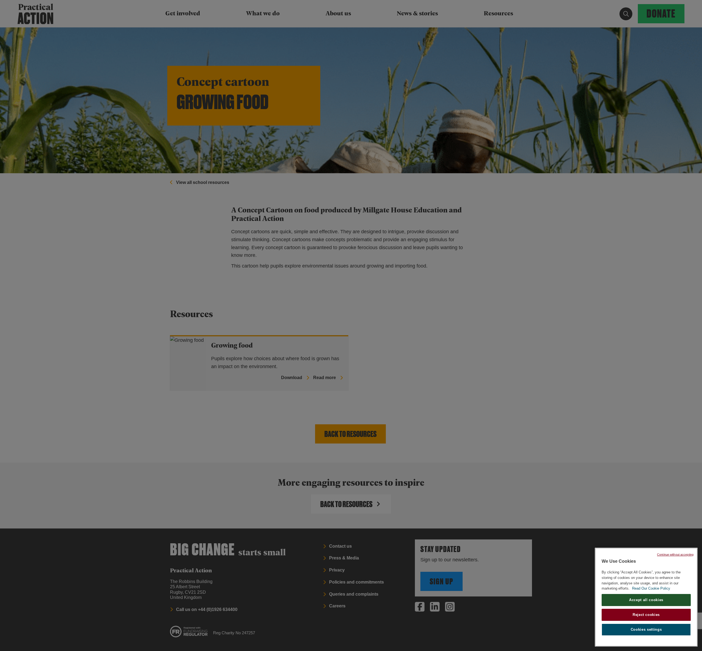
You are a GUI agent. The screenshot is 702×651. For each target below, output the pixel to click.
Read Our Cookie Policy (651, 588)
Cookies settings (646, 629)
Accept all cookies (646, 600)
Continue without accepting (675, 554)
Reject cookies (646, 615)
